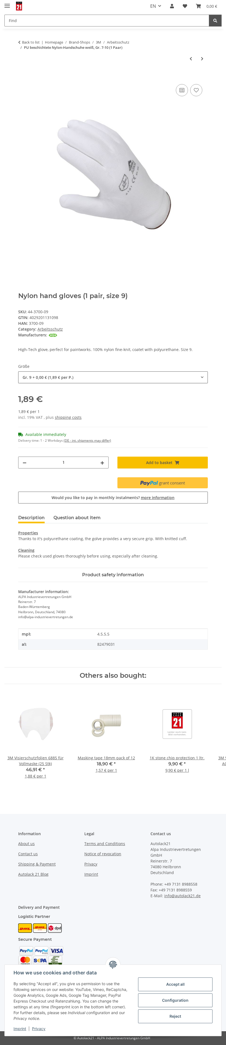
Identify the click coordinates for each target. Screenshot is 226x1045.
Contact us (28, 853)
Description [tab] (31, 517)
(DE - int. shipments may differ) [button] (87, 440)
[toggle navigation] (7, 3)
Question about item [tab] (77, 517)
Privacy (38, 1028)
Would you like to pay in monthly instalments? (113, 497)
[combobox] (113, 377)
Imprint (20, 1028)
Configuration (175, 1000)
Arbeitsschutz (50, 329)
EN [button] (153, 6)
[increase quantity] (102, 462)
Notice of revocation (102, 853)
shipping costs (68, 417)
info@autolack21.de (182, 895)
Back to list (31, 42)
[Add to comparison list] (182, 90)
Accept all (175, 984)
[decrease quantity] (24, 462)
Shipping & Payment (37, 864)
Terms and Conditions (104, 843)
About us (26, 843)
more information (157, 497)
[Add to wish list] (196, 90)
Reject (175, 1016)
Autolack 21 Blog (33, 874)
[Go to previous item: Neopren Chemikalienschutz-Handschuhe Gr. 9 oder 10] (191, 59)
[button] (172, 6)
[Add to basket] (22, 77)
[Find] (215, 20)
